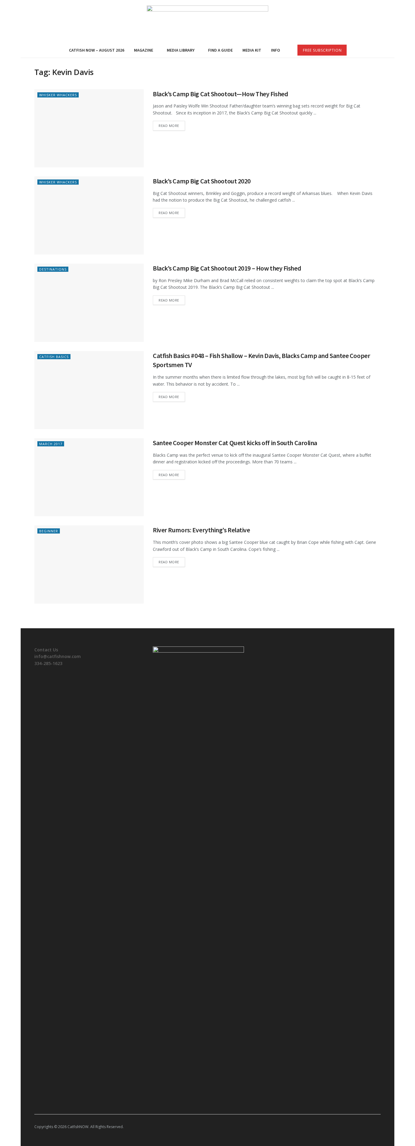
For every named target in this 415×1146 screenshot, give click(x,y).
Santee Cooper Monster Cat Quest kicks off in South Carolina (235, 442)
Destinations (53, 269)
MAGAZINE (143, 50)
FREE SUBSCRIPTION (322, 50)
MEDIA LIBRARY (180, 50)
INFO (275, 50)
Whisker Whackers (58, 95)
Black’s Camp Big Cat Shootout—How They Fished (220, 94)
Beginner (48, 531)
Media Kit (251, 50)
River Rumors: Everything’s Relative (201, 530)
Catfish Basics (54, 356)
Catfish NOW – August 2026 (96, 50)
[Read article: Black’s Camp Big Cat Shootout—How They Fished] (89, 128)
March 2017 (50, 444)
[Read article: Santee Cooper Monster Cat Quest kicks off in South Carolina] (89, 477)
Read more (172, 125)
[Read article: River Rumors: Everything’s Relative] (89, 564)
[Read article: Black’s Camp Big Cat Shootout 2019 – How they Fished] (89, 303)
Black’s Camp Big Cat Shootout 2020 (202, 181)
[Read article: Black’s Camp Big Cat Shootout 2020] (89, 215)
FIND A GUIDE (220, 50)
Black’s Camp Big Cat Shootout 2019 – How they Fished (227, 268)
